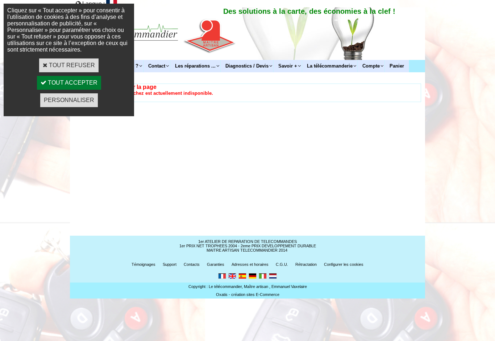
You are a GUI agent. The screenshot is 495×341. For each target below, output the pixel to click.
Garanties (215, 264)
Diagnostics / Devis (247, 66)
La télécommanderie (330, 66)
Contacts (192, 264)
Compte (371, 66)
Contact (156, 66)
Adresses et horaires (250, 264)
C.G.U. (282, 264)
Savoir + (287, 66)
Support (169, 264)
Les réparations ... (195, 66)
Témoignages (143, 264)
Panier (397, 66)
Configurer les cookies (343, 264)
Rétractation (306, 264)
